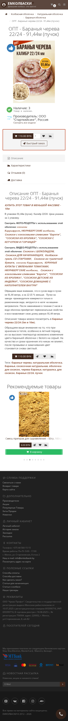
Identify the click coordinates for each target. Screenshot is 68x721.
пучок (39, 373)
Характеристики (20, 165)
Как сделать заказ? (12, 579)
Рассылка (7, 536)
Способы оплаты (11, 572)
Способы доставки (12, 576)
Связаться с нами (12, 482)
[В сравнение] (50, 136)
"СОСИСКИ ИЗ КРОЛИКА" (21, 238)
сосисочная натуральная (32, 366)
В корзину (35, 452)
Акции (6, 504)
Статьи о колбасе (11, 586)
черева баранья (31, 369)
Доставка (16, 180)
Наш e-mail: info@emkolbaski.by (18, 558)
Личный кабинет (11, 525)
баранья (10, 366)
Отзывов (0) (17, 172)
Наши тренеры (10, 590)
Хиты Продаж (9, 511)
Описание (16, 158)
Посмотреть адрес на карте (17, 561)
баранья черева (22, 362)
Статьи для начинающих (16, 583)
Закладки (7, 532)
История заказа (11, 529)
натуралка (49, 369)
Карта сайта (9, 489)
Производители (11, 500)
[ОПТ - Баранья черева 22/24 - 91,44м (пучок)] (34, 72)
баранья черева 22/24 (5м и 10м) (34, 320)
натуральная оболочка (47, 362)
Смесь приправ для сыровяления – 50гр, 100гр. (34, 438)
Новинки (7, 514)
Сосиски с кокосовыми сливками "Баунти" (32, 234)
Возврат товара (11, 486)
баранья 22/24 (25, 373)
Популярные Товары (13, 507)
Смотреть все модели (24, 122)
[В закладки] (43, 136)
